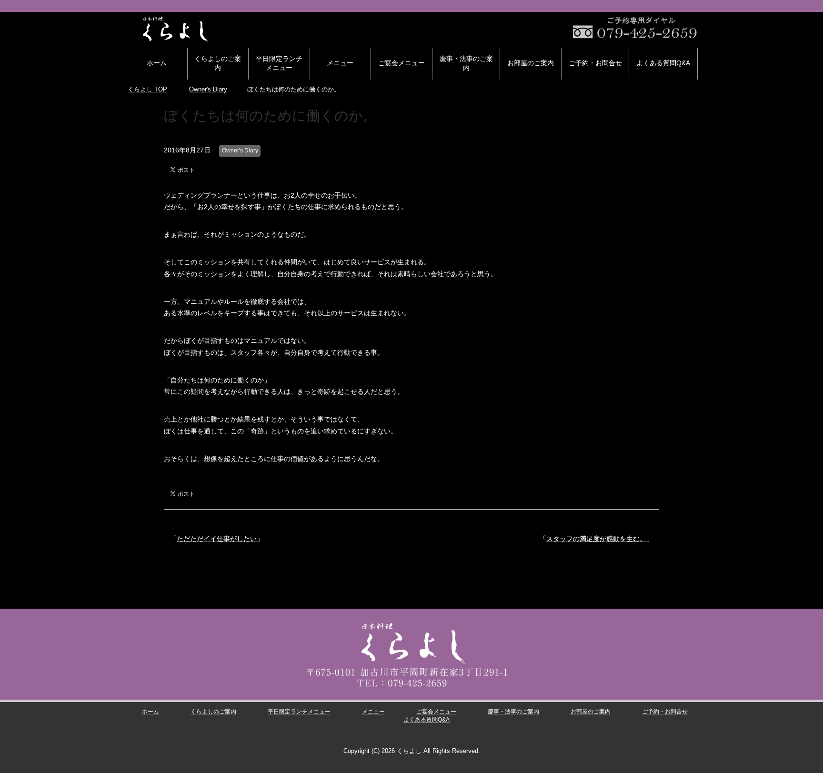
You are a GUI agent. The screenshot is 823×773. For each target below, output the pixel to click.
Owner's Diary (240, 150)
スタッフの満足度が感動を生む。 (596, 538)
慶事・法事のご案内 (466, 63)
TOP (147, 89)
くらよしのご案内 (217, 63)
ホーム (157, 63)
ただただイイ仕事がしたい (217, 538)
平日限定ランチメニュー (279, 63)
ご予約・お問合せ (595, 63)
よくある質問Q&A (663, 63)
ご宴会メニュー (401, 63)
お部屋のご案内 (530, 63)
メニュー (340, 63)
